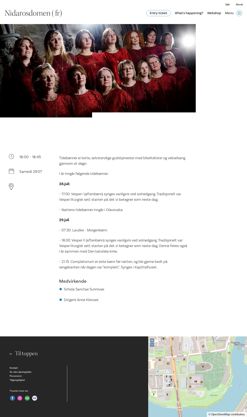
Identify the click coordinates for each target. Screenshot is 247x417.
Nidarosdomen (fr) (33, 13)
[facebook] (12, 398)
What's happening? (189, 13)
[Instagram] (20, 398)
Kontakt (14, 368)
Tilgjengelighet (17, 380)
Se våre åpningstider (21, 372)
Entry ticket (158, 13)
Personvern (16, 376)
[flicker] (34, 398)
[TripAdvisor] (27, 398)
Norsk (239, 4)
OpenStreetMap (220, 414)
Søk (227, 4)
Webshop (214, 13)
